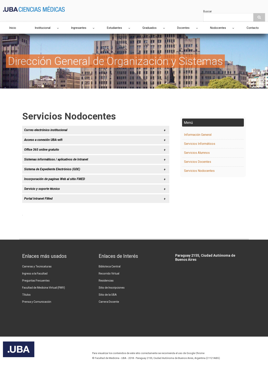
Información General (197, 135)
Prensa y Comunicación (36, 301)
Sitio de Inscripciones (112, 287)
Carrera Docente (109, 301)
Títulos (26, 294)
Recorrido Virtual (109, 273)
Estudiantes (114, 28)
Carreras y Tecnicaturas (37, 266)
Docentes (183, 28)
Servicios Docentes (197, 162)
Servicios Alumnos (197, 153)
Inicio (12, 28)
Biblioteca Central (109, 266)
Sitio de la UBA (108, 294)
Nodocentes (218, 28)
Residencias (106, 280)
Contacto (253, 28)
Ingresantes (78, 28)
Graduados (149, 28)
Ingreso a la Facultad (34, 273)
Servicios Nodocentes (199, 171)
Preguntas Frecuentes (36, 280)
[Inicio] (34, 8)
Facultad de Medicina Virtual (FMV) (43, 287)
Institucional (42, 28)
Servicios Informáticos (199, 144)
